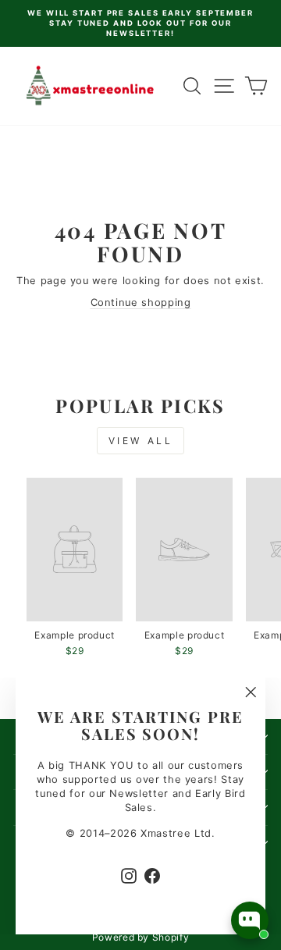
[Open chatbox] (250, 920)
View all (140, 441)
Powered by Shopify (141, 937)
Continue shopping (141, 302)
